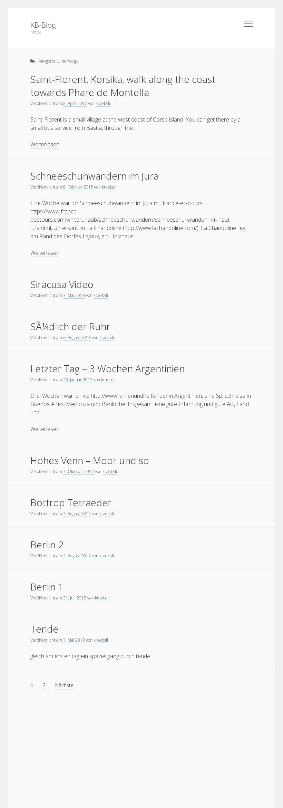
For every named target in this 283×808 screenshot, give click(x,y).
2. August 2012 (77, 556)
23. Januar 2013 (77, 380)
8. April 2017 (75, 103)
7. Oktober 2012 (78, 471)
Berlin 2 (47, 544)
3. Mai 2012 (74, 640)
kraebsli (103, 103)
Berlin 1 (47, 586)
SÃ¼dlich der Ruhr (70, 326)
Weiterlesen (44, 144)
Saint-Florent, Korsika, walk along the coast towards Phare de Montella (122, 86)
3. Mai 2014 (74, 295)
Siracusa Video (62, 284)
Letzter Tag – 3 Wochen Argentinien (107, 368)
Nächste (64, 685)
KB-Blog (43, 25)
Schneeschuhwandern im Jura (94, 175)
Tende (44, 628)
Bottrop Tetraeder (70, 502)
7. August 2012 (77, 514)
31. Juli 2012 (74, 598)
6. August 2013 (77, 337)
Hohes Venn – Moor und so (89, 460)
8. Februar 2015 (78, 187)
